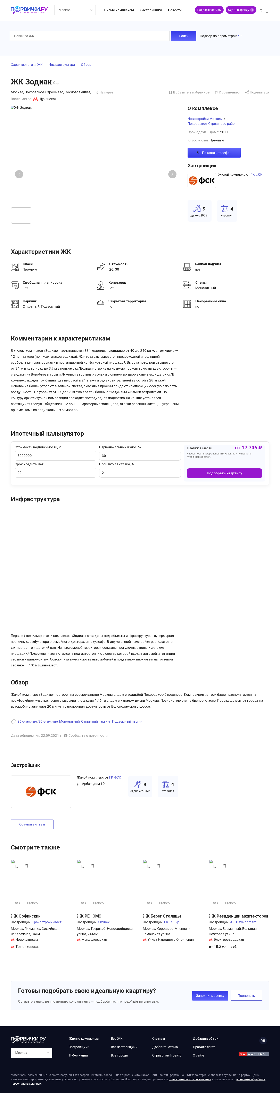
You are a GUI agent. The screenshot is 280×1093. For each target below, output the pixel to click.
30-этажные (48, 721)
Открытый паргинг (96, 721)
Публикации (78, 1055)
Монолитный (69, 721)
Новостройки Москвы (205, 119)
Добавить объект (206, 1039)
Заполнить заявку (210, 996)
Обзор (86, 65)
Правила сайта (204, 1047)
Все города (119, 1055)
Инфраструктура (62, 65)
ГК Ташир (171, 922)
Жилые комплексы (119, 10)
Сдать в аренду (240, 9)
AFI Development (243, 922)
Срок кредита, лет (29, 464)
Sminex (103, 922)
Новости (175, 10)
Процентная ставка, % (116, 464)
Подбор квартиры (209, 9)
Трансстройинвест (46, 922)
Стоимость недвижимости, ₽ (38, 447)
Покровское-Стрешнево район (212, 124)
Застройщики (151, 10)
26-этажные (27, 721)
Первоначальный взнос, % (120, 447)
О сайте (198, 1055)
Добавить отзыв (165, 1047)
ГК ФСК (256, 174)
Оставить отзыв (32, 824)
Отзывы (158, 1039)
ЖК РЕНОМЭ (89, 916)
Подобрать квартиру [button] (224, 473)
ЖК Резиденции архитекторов (239, 916)
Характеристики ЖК (26, 65)
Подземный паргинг (128, 721)
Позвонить (246, 996)
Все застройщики (124, 1047)
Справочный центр (166, 1055)
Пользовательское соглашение (190, 1079)
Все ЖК (117, 1039)
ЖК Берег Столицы (162, 916)
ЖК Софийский (26, 916)
